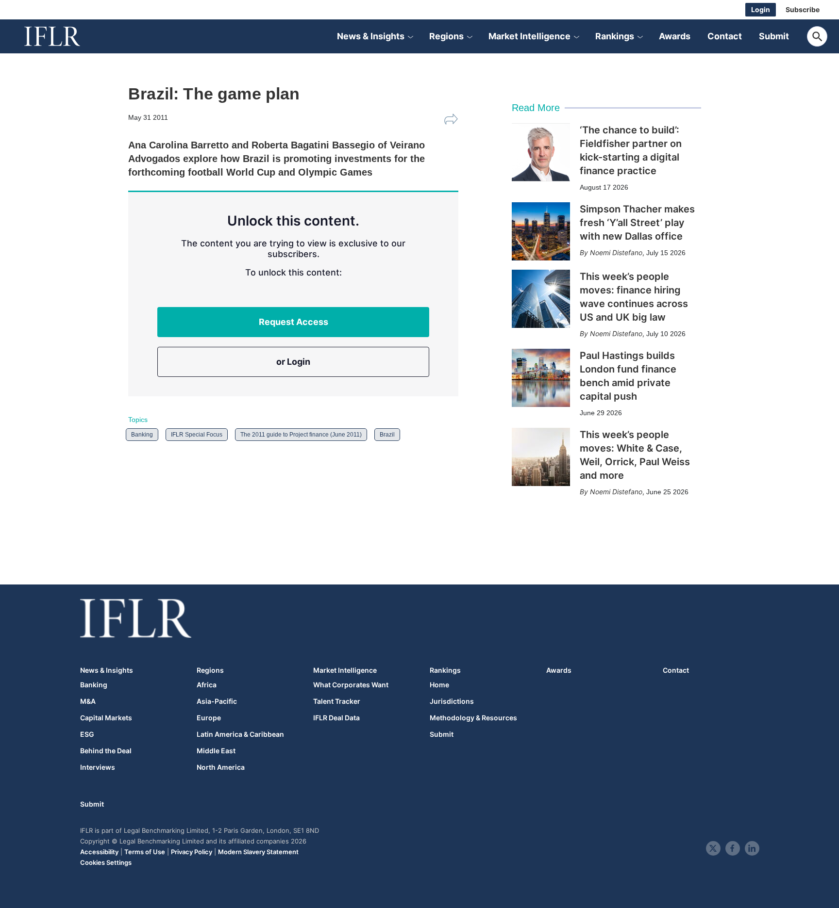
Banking (142, 434)
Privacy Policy (191, 852)
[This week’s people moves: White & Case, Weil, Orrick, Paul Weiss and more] (541, 457)
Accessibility (99, 852)
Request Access (293, 322)
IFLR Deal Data (336, 717)
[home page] (63, 36)
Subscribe (803, 9)
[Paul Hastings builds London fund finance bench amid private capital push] (541, 378)
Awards (674, 36)
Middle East (216, 750)
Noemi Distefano (616, 252)
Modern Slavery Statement (258, 852)
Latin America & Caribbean (240, 734)
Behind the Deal (106, 750)
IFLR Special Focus (196, 434)
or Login (293, 362)
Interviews (97, 767)
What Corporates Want (350, 684)
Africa (207, 684)
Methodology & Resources (473, 717)
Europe (209, 717)
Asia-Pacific (217, 701)
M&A (88, 701)
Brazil (387, 434)
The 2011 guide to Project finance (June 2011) (301, 434)
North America (221, 767)
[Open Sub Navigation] (410, 36)
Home (439, 684)
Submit (774, 36)
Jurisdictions (452, 701)
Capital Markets (106, 717)
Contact (724, 36)
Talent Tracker (336, 701)
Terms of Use (144, 852)
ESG (87, 734)
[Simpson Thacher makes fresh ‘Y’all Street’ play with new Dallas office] (541, 231)
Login (760, 9)
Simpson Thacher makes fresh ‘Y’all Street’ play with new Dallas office (637, 222)
